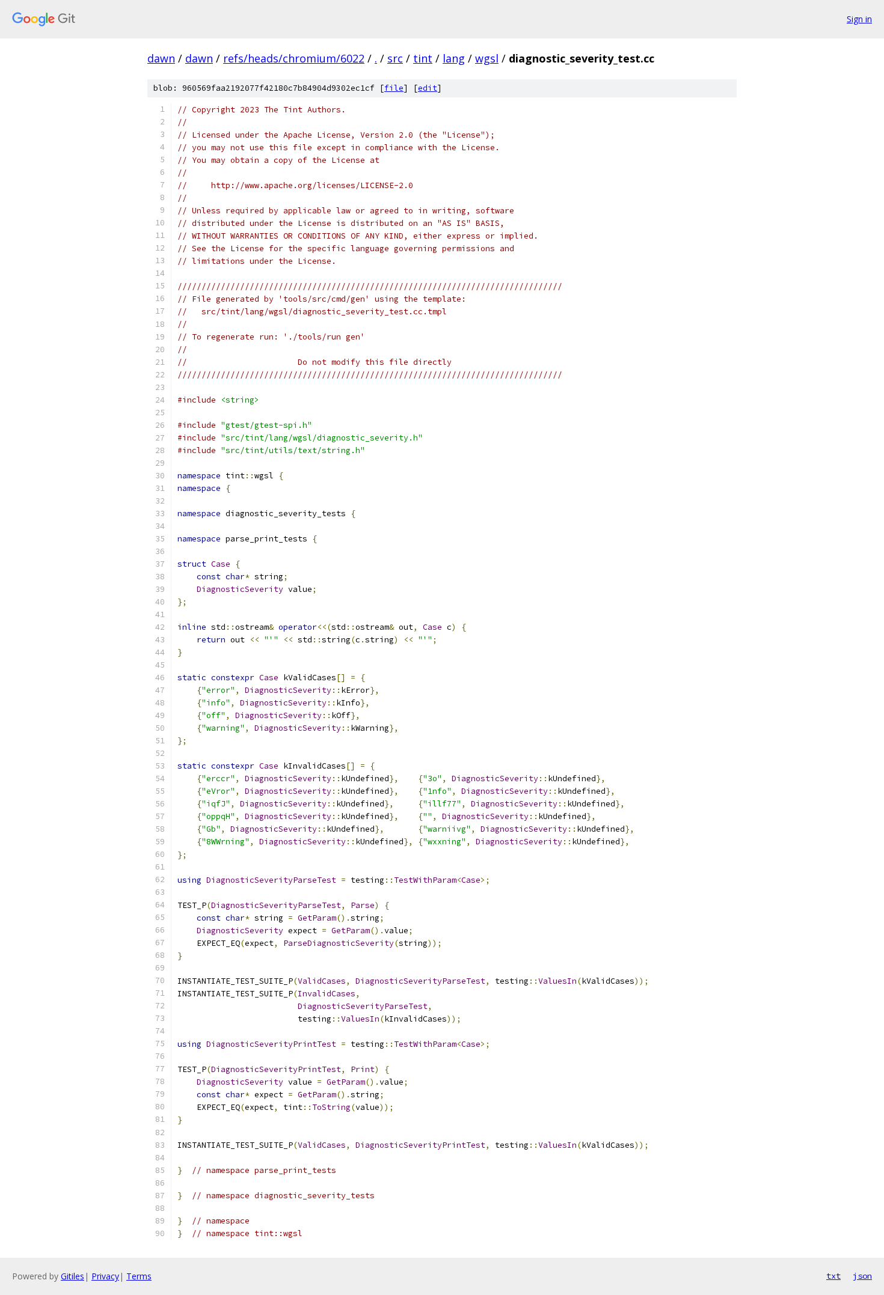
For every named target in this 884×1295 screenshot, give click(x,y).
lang (454, 58)
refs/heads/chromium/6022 (293, 58)
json (862, 1275)
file (394, 88)
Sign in (859, 19)
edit (427, 88)
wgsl (487, 58)
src (395, 58)
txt (833, 1275)
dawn (161, 58)
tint (422, 58)
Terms (139, 1276)
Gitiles (72, 1276)
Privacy (105, 1276)
